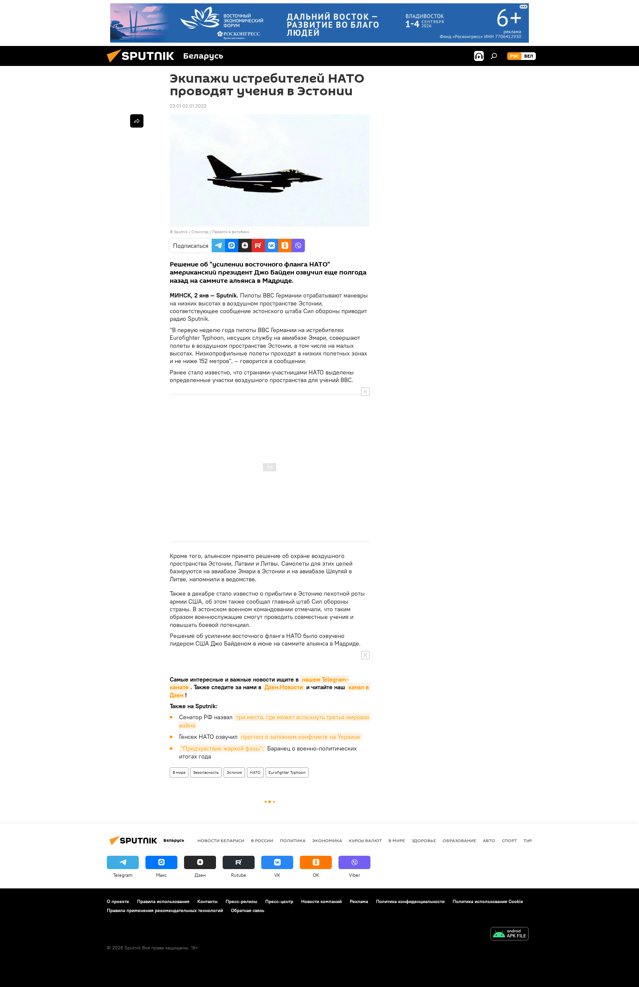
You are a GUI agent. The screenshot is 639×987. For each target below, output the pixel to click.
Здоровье (424, 840)
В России (262, 840)
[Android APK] (509, 934)
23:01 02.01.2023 (188, 106)
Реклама (359, 901)
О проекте (118, 901)
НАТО (255, 772)
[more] (136, 121)
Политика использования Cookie (488, 901)
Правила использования (163, 901)
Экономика (327, 840)
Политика (293, 840)
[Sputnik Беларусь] (143, 64)
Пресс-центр (279, 901)
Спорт (509, 840)
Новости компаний (321, 901)
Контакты (207, 901)
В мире (179, 772)
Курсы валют (365, 840)
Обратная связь (247, 910)
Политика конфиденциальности (410, 901)
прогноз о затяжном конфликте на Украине (300, 736)
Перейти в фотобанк (230, 231)
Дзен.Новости (284, 687)
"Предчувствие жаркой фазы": (222, 748)
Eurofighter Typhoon (287, 772)
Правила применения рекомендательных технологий (165, 910)
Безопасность (206, 772)
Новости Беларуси (220, 840)
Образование (459, 840)
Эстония (234, 772)
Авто (489, 840)
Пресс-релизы (241, 901)
